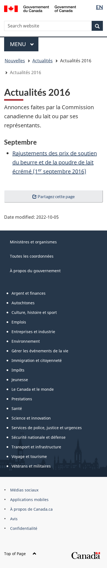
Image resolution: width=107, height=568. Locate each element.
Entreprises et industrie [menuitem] (33, 331)
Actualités (42, 61)
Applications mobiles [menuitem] (29, 499)
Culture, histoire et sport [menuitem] (34, 312)
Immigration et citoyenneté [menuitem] (37, 360)
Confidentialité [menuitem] (23, 528)
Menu (24, 44)
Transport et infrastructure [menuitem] (36, 446)
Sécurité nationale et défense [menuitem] (39, 437)
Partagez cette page (56, 196)
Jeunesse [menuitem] (20, 379)
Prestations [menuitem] (22, 398)
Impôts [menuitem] (18, 370)
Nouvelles (15, 61)
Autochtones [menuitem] (23, 302)
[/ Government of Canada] (40, 8)
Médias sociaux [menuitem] (24, 490)
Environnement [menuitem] (26, 341)
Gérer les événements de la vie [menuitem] (40, 350)
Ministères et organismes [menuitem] (33, 241)
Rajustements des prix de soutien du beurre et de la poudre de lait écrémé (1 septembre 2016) (54, 162)
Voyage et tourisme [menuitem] (29, 456)
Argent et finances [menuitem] (29, 293)
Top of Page (15, 553)
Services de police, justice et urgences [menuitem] (47, 427)
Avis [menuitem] (14, 518)
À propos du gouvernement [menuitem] (35, 270)
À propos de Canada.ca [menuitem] (31, 509)
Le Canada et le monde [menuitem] (33, 389)
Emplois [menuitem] (19, 322)
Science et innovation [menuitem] (31, 418)
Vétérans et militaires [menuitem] (31, 466)
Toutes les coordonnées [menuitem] (32, 256)
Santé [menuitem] (17, 408)
